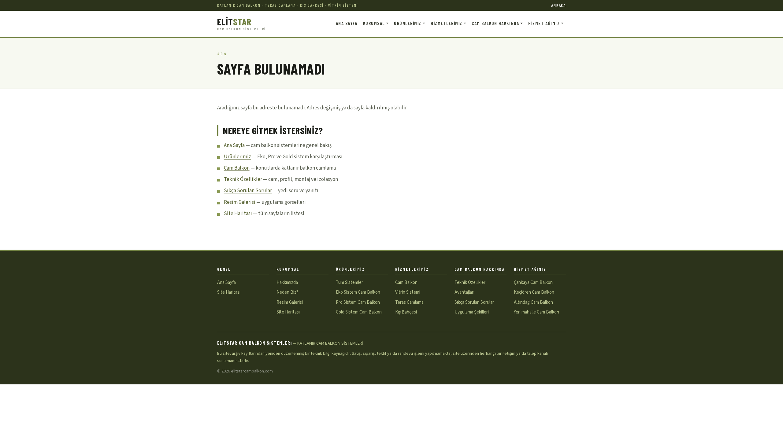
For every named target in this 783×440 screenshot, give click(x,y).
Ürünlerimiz (237, 156)
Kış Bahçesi (406, 312)
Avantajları (464, 292)
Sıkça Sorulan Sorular (248, 190)
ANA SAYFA (347, 23)
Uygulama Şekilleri (472, 312)
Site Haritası (238, 213)
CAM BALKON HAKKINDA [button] (495, 23)
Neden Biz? (287, 292)
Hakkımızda (287, 282)
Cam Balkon (237, 168)
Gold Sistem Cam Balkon (359, 312)
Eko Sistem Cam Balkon (358, 292)
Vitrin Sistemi (407, 292)
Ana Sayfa (234, 145)
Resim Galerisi (239, 202)
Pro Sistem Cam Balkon (358, 302)
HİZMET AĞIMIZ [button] (544, 23)
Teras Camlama (409, 302)
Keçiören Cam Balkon (534, 292)
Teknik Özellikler (243, 179)
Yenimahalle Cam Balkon (536, 312)
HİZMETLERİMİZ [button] (446, 23)
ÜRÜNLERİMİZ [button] (407, 23)
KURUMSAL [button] (374, 23)
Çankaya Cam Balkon (533, 282)
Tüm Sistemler (349, 282)
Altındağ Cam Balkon (533, 302)
